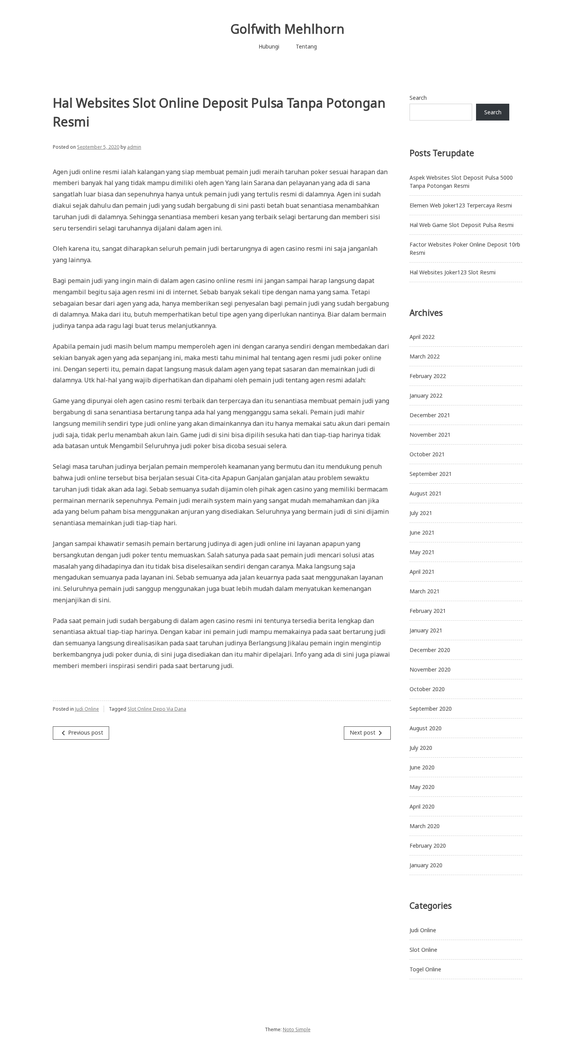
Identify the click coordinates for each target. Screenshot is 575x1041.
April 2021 (422, 571)
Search (418, 97)
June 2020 (422, 767)
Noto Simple (297, 1029)
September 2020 (431, 708)
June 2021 (422, 532)
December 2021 (430, 415)
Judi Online (87, 709)
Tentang (306, 46)
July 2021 (421, 513)
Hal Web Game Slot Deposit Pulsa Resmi (462, 225)
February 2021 (428, 610)
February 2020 (428, 845)
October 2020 (427, 689)
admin (134, 147)
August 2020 (426, 728)
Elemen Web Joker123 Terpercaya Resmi (461, 205)
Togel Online (425, 969)
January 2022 (426, 395)
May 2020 (422, 787)
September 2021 (431, 473)
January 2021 (426, 630)
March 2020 (425, 826)
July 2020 (421, 747)
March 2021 (425, 591)
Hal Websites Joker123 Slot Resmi (453, 272)
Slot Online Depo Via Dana (157, 709)
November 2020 (430, 669)
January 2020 (426, 865)
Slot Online (423, 949)
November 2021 (430, 434)
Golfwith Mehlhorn (287, 28)
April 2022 (422, 336)
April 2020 (422, 806)
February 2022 (428, 376)
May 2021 (422, 552)
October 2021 (427, 454)
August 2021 (426, 493)
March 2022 (425, 356)
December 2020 (430, 650)
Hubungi (269, 46)
